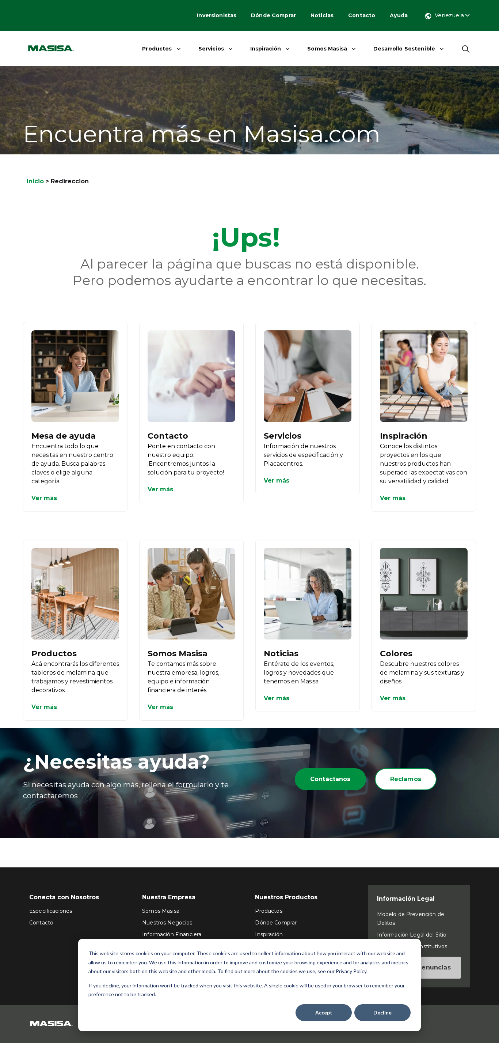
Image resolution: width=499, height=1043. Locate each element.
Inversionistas (216, 15)
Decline (382, 1012)
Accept (323, 1012)
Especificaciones (50, 911)
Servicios (211, 48)
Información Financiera (171, 934)
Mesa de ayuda (63, 436)
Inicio (35, 181)
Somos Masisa (327, 48)
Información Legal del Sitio (412, 934)
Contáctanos (330, 779)
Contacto (361, 15)
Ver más (44, 498)
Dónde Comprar (273, 15)
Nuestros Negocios (167, 922)
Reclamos (405, 779)
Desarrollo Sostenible (404, 48)
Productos (157, 48)
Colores (396, 654)
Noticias (322, 15)
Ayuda (399, 15)
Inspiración (265, 48)
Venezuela (450, 15)
